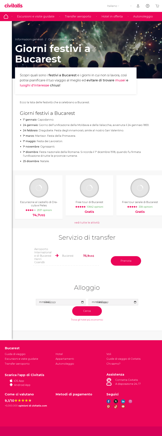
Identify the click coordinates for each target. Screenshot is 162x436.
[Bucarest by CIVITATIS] (15, 6)
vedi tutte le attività (87, 222)
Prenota (126, 260)
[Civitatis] (11, 431)
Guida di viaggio (6, 16)
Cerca (87, 310)
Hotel (59, 354)
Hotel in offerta (112, 16)
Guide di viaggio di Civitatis (123, 358)
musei (120, 80)
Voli (108, 354)
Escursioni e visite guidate (35, 16)
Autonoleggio (143, 16)
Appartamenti (65, 358)
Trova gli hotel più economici (87, 319)
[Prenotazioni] (138, 6)
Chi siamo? (113, 363)
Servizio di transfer (87, 237)
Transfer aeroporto (78, 16)
